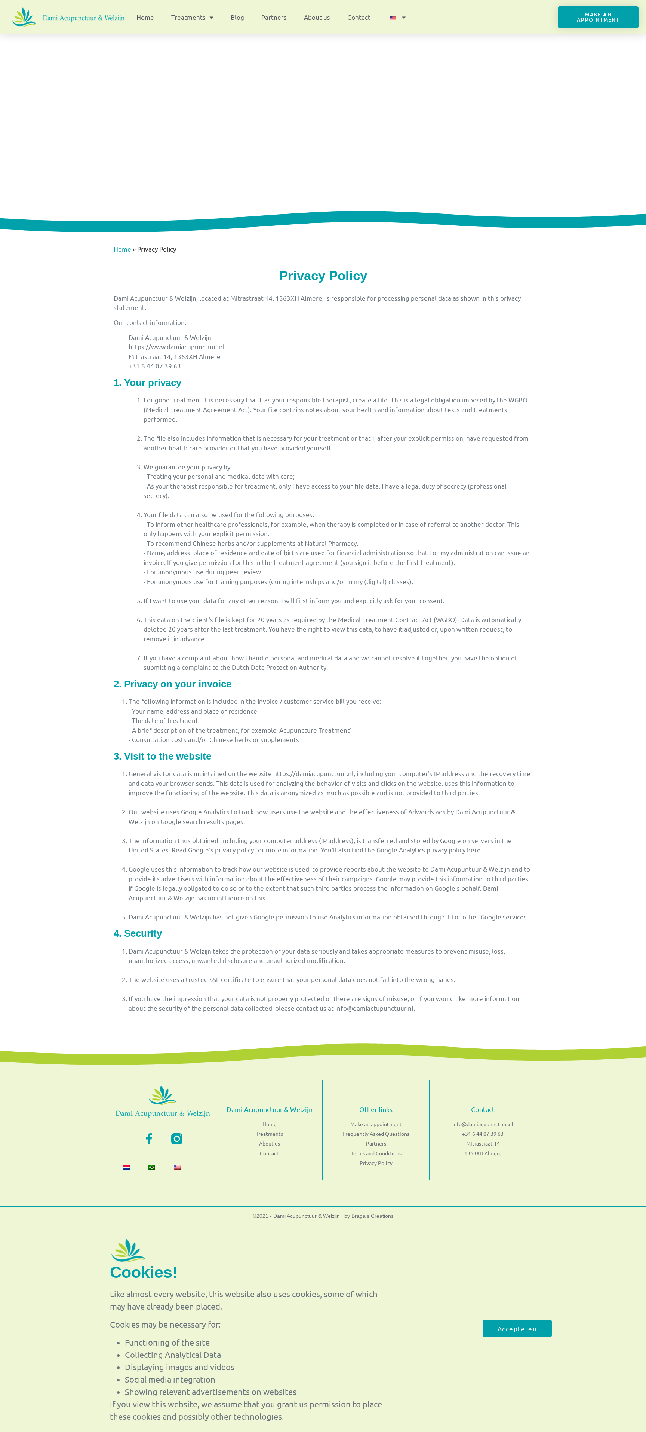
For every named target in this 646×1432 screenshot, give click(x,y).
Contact (358, 17)
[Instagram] (176, 1139)
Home (145, 17)
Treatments (188, 17)
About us (317, 17)
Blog (237, 17)
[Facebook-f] (148, 1139)
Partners (274, 17)
